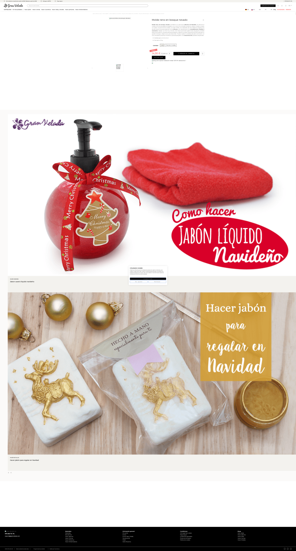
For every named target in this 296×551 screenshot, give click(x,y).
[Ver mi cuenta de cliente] (282, 6)
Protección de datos (185, 538)
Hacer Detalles (242, 540)
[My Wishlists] (278, 6)
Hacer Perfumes (69, 540)
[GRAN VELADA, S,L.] (15, 6)
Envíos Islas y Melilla (128, 536)
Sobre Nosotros (127, 541)
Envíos (124, 535)
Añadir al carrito (186, 53)
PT (265, 9)
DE (248, 9)
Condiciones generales (186, 536)
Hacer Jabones (69, 536)
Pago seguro (183, 535)
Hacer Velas (241, 536)
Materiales (68, 533)
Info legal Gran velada (186, 533)
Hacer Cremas (69, 538)
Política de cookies (185, 540)
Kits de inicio (68, 535)
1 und (162, 45)
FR (271, 9)
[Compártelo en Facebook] (210, 49)
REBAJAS (288, 9)
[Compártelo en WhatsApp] (208, 49)
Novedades (281, 9)
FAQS (124, 540)
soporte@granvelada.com (12, 536)
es (290, 5)
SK (254, 9)
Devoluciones (126, 538)
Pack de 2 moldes (171, 45)
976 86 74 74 (288, 1)
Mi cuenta (125, 533)
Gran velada (241, 533)
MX (260, 9)
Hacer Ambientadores (71, 541)
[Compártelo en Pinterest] (212, 49)
